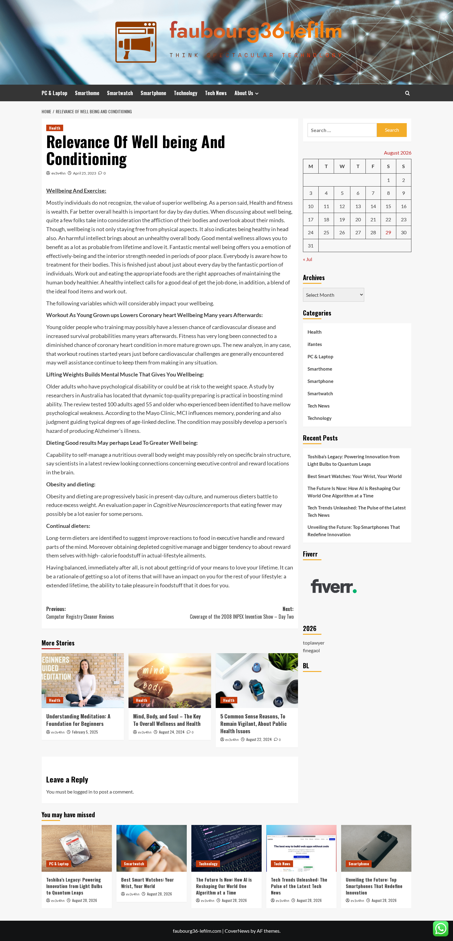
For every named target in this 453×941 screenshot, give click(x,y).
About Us (244, 93)
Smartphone (153, 93)
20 (358, 219)
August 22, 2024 (259, 739)
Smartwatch (120, 93)
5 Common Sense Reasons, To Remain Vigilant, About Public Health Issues (253, 723)
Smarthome (87, 93)
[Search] (407, 93)
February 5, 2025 (85, 731)
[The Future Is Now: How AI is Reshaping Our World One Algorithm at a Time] (226, 848)
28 (373, 232)
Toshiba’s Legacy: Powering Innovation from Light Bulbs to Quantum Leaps (354, 460)
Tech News (216, 93)
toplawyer (313, 642)
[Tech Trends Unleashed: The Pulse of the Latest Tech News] (301, 848)
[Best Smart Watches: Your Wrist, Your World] (151, 848)
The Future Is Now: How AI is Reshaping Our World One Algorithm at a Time (354, 491)
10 (310, 206)
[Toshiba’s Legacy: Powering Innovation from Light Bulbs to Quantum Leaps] (77, 848)
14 (373, 206)
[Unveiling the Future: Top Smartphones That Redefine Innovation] (376, 848)
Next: (241, 613)
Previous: (80, 613)
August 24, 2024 (172, 731)
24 (310, 232)
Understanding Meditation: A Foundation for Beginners (78, 719)
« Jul (307, 259)
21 (373, 219)
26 (342, 232)
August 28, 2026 (84, 900)
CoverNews (237, 931)
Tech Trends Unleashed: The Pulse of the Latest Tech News (357, 511)
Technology (185, 93)
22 (388, 219)
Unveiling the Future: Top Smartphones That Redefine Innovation (354, 530)
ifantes (315, 344)
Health (54, 128)
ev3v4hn (58, 173)
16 (403, 206)
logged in (82, 791)
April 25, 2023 (84, 173)
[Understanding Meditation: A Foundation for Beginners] (83, 680)
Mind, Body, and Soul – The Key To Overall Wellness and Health (167, 719)
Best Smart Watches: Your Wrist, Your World (355, 476)
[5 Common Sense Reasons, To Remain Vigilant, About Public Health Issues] (257, 680)
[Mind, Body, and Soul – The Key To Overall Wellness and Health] (170, 680)
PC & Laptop (54, 93)
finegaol (311, 650)
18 (326, 219)
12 (342, 206)
